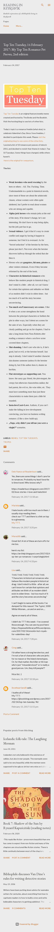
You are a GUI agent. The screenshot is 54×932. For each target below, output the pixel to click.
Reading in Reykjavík (13, 6)
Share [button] (6, 451)
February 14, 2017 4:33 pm (24, 561)
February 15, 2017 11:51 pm (25, 706)
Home (6, 26)
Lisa (13, 570)
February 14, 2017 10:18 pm (25, 679)
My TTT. (16, 522)
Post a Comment (11, 714)
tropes (7, 442)
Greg (14, 647)
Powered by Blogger (28, 924)
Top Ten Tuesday (11, 113)
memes (14, 438)
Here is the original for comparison (18, 160)
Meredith (16, 536)
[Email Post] (5, 447)
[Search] (42, 5)
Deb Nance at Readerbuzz (24, 471)
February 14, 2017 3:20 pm (24, 527)
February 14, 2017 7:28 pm (24, 639)
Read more (45, 773)
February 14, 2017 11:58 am (25, 496)
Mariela (15, 505)
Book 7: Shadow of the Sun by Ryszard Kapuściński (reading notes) (27, 825)
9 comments (18, 908)
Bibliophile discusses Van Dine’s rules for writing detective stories (24, 876)
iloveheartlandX (19, 687)
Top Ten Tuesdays (28, 438)
